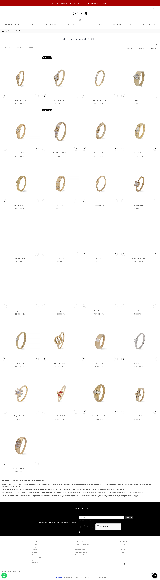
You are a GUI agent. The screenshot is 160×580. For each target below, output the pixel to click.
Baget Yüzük (59, 205)
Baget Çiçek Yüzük (20, 416)
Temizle (155, 44)
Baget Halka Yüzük (59, 363)
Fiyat (4, 47)
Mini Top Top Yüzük (20, 205)
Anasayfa (3, 31)
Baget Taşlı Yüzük (138, 363)
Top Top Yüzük (99, 205)
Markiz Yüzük (138, 100)
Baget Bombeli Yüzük (138, 258)
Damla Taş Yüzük (20, 258)
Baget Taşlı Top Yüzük (99, 100)
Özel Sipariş (27, 47)
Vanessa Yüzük (99, 153)
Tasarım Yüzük (20, 153)
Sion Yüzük (138, 311)
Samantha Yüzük (138, 205)
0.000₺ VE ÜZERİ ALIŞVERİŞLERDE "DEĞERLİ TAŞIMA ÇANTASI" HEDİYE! (80, 3)
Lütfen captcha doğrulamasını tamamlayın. (86, 526)
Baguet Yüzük (20, 311)
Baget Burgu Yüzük (20, 100)
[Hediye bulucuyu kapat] (152, 573)
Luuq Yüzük (138, 416)
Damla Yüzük (20, 363)
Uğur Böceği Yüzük (59, 416)
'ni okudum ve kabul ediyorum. (95, 532)
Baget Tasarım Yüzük (59, 153)
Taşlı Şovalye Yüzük (59, 311)
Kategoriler (14, 47)
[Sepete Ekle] (37, 96)
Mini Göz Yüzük (59, 258)
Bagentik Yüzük (138, 153)
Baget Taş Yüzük (99, 311)
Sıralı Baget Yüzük (59, 100)
